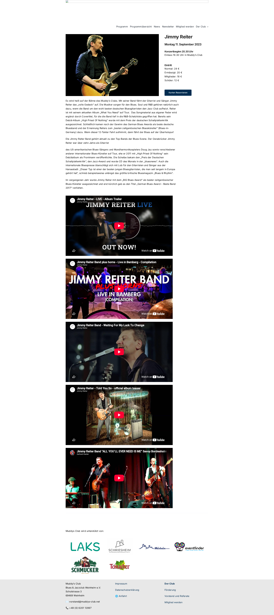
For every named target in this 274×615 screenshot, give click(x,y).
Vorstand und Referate (177, 596)
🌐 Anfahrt (121, 596)
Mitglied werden (173, 602)
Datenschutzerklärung (127, 589)
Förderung (170, 589)
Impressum (121, 583)
